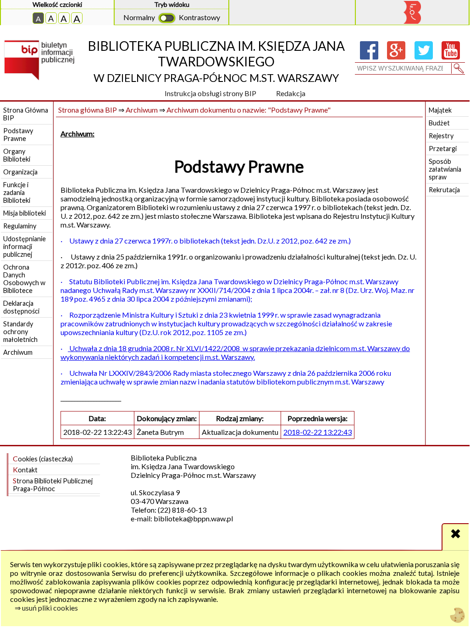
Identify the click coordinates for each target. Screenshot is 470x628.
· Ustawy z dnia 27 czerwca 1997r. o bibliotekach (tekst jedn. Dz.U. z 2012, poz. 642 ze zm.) (206, 240)
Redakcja (290, 93)
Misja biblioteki (24, 213)
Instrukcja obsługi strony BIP (210, 93)
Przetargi (443, 148)
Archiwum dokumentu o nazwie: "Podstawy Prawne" (248, 109)
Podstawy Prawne (18, 134)
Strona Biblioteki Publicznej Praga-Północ (53, 484)
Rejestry (441, 136)
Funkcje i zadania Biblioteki (16, 192)
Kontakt (25, 469)
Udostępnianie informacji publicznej (24, 246)
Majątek (440, 110)
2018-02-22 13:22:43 (317, 432)
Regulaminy (19, 226)
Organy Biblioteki (16, 155)
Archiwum (18, 352)
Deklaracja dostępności (21, 307)
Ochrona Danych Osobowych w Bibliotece (24, 278)
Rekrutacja (444, 190)
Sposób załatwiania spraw (445, 169)
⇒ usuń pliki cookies (46, 607)
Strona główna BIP (87, 109)
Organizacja (20, 172)
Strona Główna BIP (25, 114)
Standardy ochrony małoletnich (20, 331)
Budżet (439, 123)
